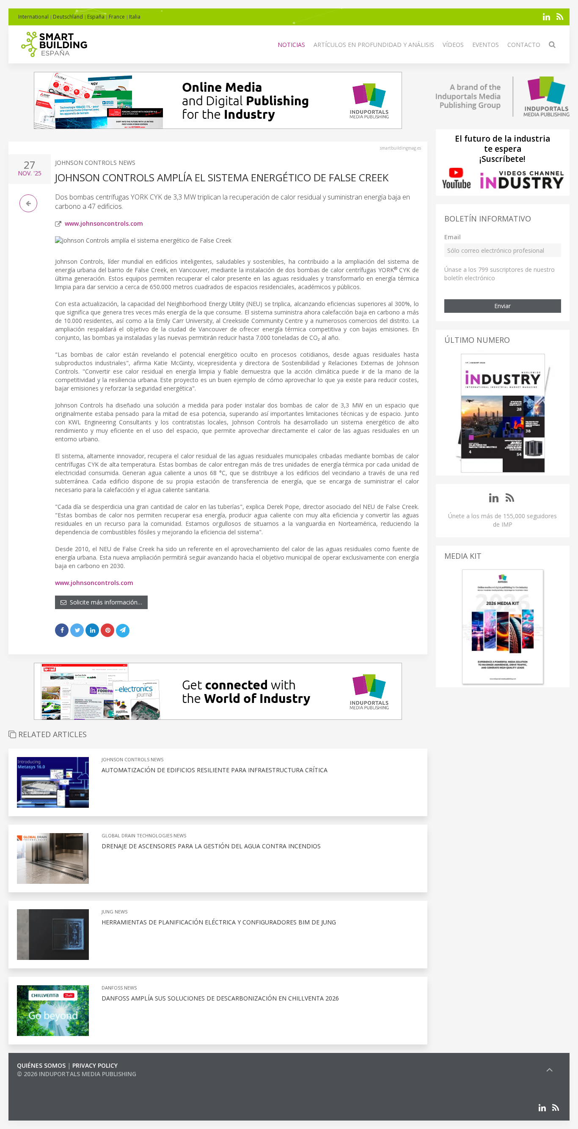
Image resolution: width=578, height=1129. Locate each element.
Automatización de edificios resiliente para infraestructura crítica (215, 770)
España (96, 16)
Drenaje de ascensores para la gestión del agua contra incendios (211, 846)
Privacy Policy (95, 1065)
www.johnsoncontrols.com (104, 223)
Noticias (291, 45)
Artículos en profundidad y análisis (374, 45)
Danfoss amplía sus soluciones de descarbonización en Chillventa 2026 (220, 998)
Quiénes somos (41, 1065)
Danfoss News (119, 987)
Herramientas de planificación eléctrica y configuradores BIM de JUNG (219, 922)
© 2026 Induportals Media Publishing (76, 1074)
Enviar (502, 306)
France (117, 16)
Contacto (523, 45)
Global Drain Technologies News (144, 835)
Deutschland (68, 16)
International (33, 16)
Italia (134, 16)
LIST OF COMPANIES (45, 1082)
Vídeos (453, 45)
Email (452, 237)
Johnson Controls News (95, 163)
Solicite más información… (104, 602)
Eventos (485, 45)
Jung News (114, 911)
